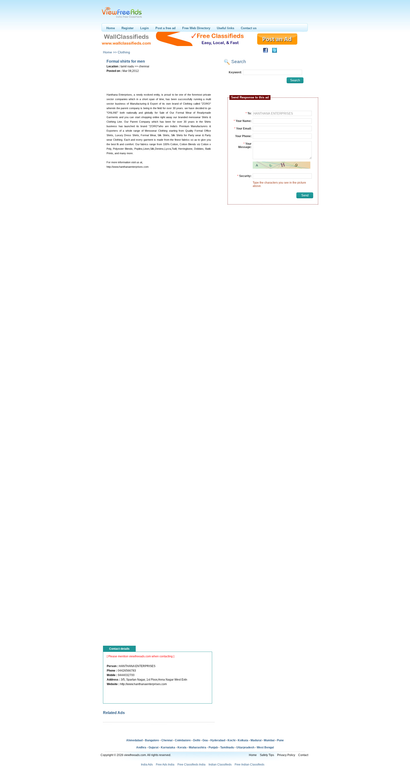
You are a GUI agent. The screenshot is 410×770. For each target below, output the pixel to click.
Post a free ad (165, 28)
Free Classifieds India (191, 764)
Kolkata (243, 740)
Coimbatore (183, 740)
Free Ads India (165, 764)
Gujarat (153, 747)
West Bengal (265, 747)
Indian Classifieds (220, 764)
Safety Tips (267, 755)
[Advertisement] (158, 81)
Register (127, 28)
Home (110, 28)
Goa (205, 740)
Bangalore (152, 740)
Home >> (110, 52)
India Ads (147, 764)
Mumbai (269, 740)
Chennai (166, 740)
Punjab (213, 747)
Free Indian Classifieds (249, 764)
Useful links (225, 28)
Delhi (196, 740)
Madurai (256, 740)
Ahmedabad (134, 740)
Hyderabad (217, 740)
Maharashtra (197, 747)
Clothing (124, 52)
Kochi (231, 740)
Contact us (248, 28)
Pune (280, 740)
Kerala (181, 747)
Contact (303, 755)
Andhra (141, 747)
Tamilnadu (227, 747)
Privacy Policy (286, 755)
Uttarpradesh (245, 747)
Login (144, 28)
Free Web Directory (196, 28)
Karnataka (168, 747)
